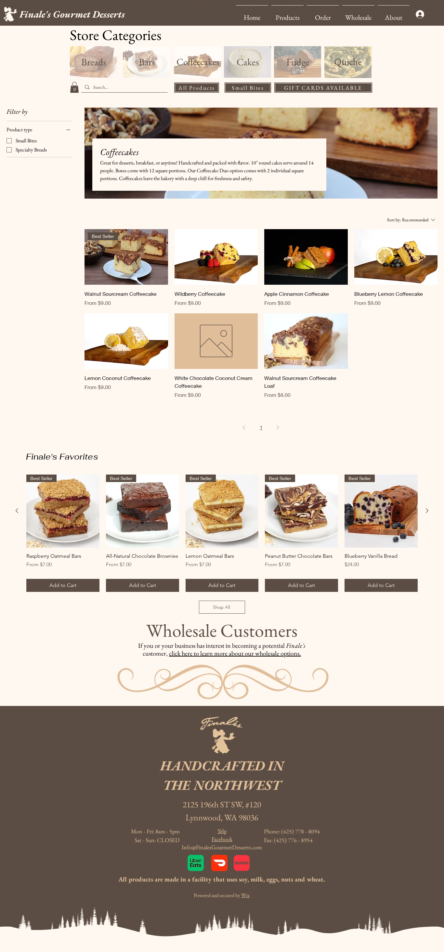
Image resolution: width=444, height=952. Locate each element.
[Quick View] (216, 257)
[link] (74, 87)
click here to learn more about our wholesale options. (235, 653)
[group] (222, 533)
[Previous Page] (244, 427)
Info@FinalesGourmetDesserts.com (222, 847)
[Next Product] (427, 511)
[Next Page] (278, 427)
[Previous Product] (17, 511)
